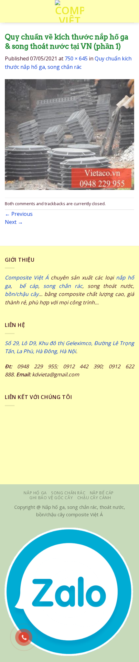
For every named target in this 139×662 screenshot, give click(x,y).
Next (14, 222)
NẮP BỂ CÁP (102, 493)
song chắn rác (62, 285)
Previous (19, 213)
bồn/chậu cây (21, 294)
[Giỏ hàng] (131, 11)
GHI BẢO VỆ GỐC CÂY (51, 497)
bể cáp (27, 285)
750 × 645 (76, 58)
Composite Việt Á (26, 277)
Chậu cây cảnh (94, 497)
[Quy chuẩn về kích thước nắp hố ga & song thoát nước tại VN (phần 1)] (69, 134)
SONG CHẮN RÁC (68, 493)
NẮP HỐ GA (35, 493)
